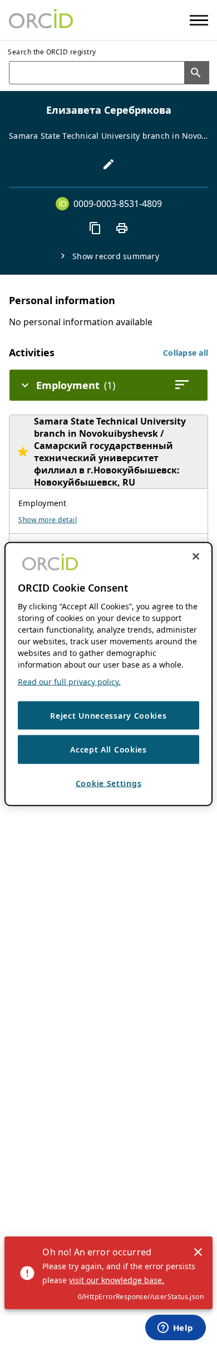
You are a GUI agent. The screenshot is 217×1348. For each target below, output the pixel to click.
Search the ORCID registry (52, 52)
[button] (185, 352)
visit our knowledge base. (116, 1280)
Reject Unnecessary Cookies (108, 715)
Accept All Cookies (108, 749)
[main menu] (199, 20)
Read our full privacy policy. (69, 681)
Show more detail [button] (47, 519)
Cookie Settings (109, 783)
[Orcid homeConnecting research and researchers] (41, 20)
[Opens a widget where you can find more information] (175, 1328)
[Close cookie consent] (196, 556)
